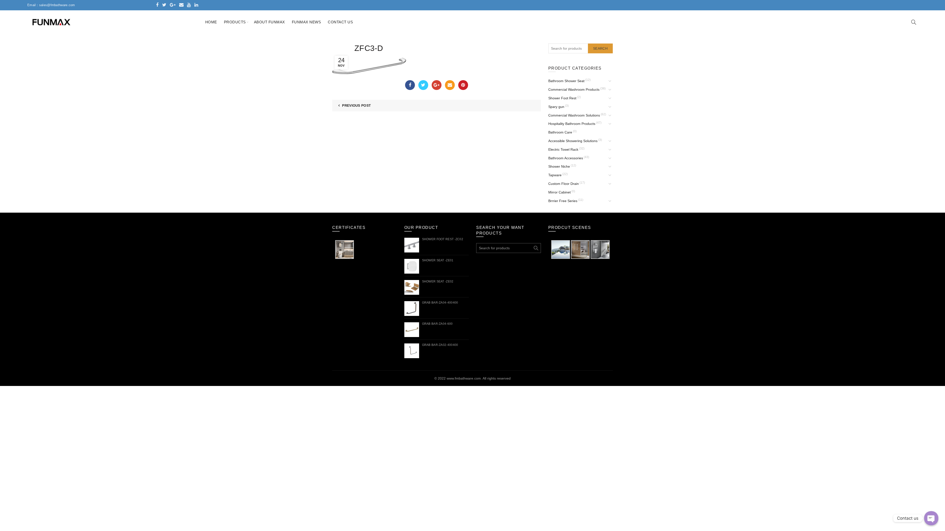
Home (211, 22)
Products (235, 22)
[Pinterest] (463, 85)
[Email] (450, 85)
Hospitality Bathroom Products (571, 124)
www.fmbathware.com (464, 378)
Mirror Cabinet (559, 192)
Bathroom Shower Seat (566, 81)
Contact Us (340, 22)
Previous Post (356, 105)
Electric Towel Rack (563, 149)
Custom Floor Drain (563, 184)
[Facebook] (410, 85)
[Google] (436, 85)
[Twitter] (423, 85)
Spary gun (556, 107)
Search (600, 48)
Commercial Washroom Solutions (574, 115)
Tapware (555, 175)
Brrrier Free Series (562, 201)
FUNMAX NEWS (306, 22)
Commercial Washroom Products (573, 89)
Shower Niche (559, 166)
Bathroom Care (560, 132)
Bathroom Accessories (565, 158)
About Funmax (269, 22)
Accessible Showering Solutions (573, 141)
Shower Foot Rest (562, 98)
